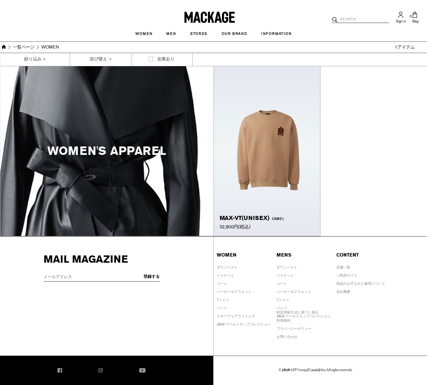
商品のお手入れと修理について (360, 282)
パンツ (222, 306)
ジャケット (225, 274)
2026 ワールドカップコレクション (244, 323)
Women (143, 34)
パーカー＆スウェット (234, 290)
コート (222, 282)
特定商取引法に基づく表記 (297, 311)
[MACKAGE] (209, 17)
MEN (171, 34)
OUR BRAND (234, 34)
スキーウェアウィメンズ (236, 315)
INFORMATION (276, 34)
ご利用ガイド (346, 274)
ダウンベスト (227, 266)
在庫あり (166, 59)
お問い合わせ (287, 335)
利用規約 (283, 319)
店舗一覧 (343, 266)
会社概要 (343, 290)
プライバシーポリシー (294, 327)
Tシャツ (223, 298)
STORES (198, 34)
